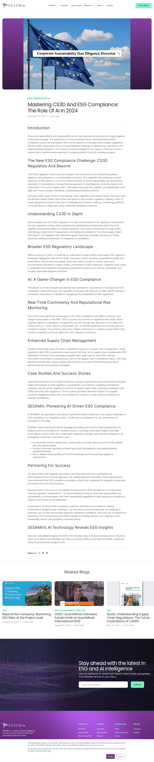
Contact (110, 5)
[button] (53, 5)
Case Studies (76, 5)
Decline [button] (120, 756)
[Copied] (39, 553)
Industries (64, 5)
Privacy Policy (99, 745)
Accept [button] (110, 756)
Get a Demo (143, 5)
